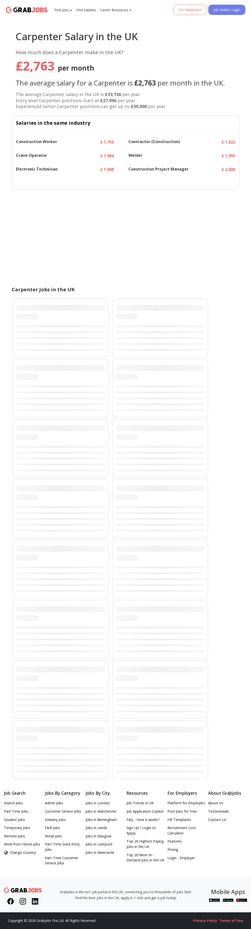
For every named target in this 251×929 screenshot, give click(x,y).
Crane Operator (31, 155)
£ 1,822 (228, 142)
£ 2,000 (228, 169)
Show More (126, 181)
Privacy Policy (205, 920)
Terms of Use (231, 920)
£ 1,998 (107, 169)
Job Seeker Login (226, 9)
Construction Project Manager (158, 169)
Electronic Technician (37, 169)
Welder (135, 155)
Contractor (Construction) (154, 141)
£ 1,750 (107, 142)
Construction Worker (36, 141)
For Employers (190, 9)
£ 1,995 (228, 156)
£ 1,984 (107, 156)
